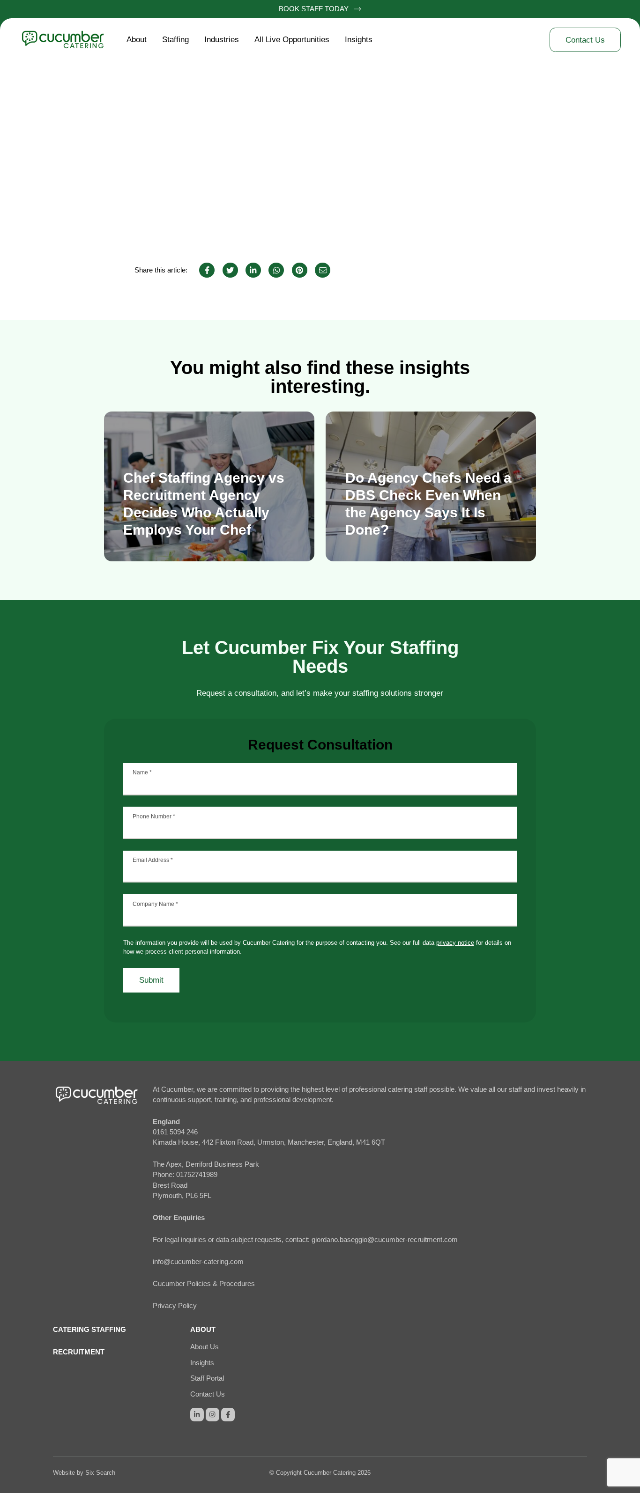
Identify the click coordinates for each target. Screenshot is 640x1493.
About (137, 39)
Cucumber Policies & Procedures (204, 1283)
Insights (358, 39)
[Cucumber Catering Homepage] (69, 40)
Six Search (100, 1472)
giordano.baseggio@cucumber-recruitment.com (385, 1239)
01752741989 (196, 1174)
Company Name (155, 904)
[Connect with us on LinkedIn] (197, 1414)
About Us (204, 1347)
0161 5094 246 (175, 1132)
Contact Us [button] (585, 40)
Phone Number (154, 816)
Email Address (153, 860)
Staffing (175, 39)
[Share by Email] (322, 270)
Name (142, 772)
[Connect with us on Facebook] (228, 1414)
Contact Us (207, 1394)
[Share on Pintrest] (299, 270)
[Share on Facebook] (207, 270)
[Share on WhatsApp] (276, 270)
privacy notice (455, 942)
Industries (221, 39)
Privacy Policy (175, 1305)
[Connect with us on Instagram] (212, 1414)
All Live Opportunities (291, 39)
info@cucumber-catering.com (198, 1261)
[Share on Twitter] (230, 270)
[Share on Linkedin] (253, 270)
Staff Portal (207, 1378)
